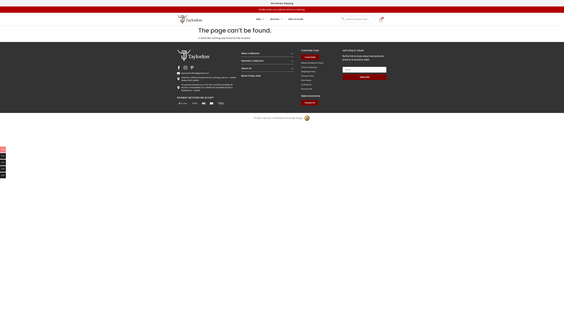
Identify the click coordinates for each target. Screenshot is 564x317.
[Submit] (343, 19)
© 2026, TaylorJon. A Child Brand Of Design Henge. (278, 118)
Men (258, 19)
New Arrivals (295, 19)
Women (274, 19)
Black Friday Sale (251, 75)
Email (345, 65)
